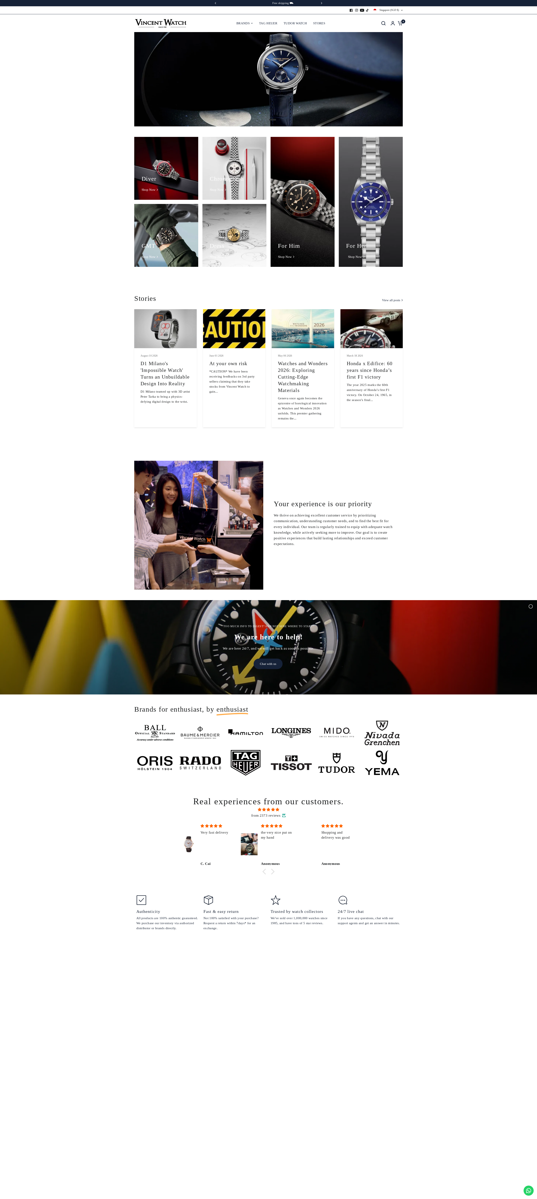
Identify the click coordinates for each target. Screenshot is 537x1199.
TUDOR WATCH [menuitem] (295, 23)
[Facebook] (351, 10)
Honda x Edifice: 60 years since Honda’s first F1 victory (370, 370)
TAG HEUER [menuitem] (268, 23)
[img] (268, 809)
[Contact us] (529, 1191)
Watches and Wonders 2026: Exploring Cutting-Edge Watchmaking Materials (303, 377)
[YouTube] (362, 10)
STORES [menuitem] (319, 23)
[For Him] (303, 202)
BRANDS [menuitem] (243, 23)
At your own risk (228, 363)
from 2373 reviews (265, 816)
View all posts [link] (391, 300)
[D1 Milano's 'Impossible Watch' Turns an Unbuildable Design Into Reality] (165, 328)
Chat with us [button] (268, 664)
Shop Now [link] (148, 189)
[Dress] (234, 235)
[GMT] (166, 235)
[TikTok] (367, 10)
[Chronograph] (234, 168)
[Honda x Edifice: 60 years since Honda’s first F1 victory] (371, 328)
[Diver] (166, 168)
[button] (265, 872)
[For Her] (371, 202)
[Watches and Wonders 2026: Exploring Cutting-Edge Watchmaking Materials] (303, 328)
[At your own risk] (234, 328)
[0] (399, 23)
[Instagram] (356, 10)
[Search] (383, 23)
